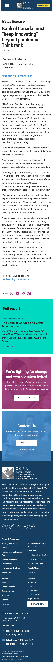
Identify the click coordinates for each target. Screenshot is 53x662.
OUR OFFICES (25, 449)
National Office (19, 59)
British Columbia (8, 586)
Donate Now (43, 5)
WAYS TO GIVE (24, 397)
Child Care (31, 550)
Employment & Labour (11, 543)
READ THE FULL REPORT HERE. (17, 76)
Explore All (31, 572)
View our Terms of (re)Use (10, 657)
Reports (20, 318)
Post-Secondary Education (37, 555)
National (5, 582)
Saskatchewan (8, 591)
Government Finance (10, 563)
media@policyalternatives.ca (15, 279)
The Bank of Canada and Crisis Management (22, 324)
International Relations (11, 568)
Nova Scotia (7, 604)
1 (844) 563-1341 (25, 643)
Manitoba (5, 595)
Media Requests (33, 594)
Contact (24, 442)
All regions (8, 625)
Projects (31, 578)
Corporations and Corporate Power (13, 553)
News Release (9, 67)
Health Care (6, 572)
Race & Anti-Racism (35, 563)
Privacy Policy (24, 657)
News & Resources (10, 539)
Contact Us (32, 590)
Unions (5, 548)
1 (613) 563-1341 (25, 639)
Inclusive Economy (9, 559)
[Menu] (7, 5)
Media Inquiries (14, 635)
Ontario (5, 600)
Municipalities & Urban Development (36, 544)
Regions (5, 578)
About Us (31, 582)
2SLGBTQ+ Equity (34, 559)
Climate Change (33, 568)
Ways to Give (33, 598)
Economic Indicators (24, 64)
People (30, 586)
